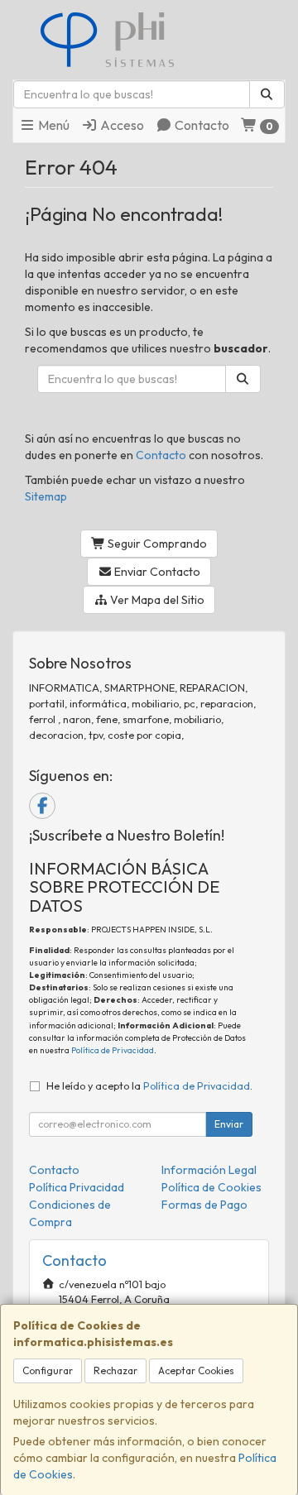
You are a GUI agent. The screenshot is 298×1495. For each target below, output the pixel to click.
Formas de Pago (204, 1204)
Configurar (47, 1370)
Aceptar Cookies (196, 1370)
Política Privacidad (76, 1187)
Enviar (228, 1124)
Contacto (200, 125)
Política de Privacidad (112, 1050)
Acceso (121, 125)
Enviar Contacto (156, 571)
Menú (53, 125)
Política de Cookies (211, 1187)
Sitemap (46, 496)
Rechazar (115, 1370)
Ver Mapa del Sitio (156, 599)
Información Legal (209, 1169)
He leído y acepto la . (149, 1085)
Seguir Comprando (156, 543)
